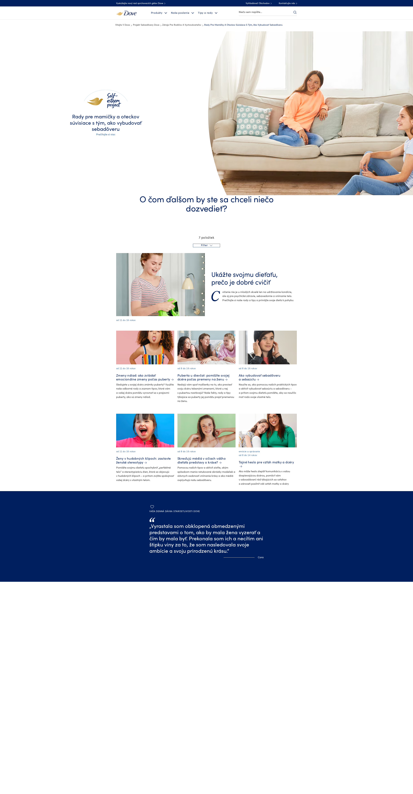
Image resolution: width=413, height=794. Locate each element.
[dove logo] (126, 12)
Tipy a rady (205, 12)
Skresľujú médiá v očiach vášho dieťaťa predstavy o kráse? (201, 460)
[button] (206, 245)
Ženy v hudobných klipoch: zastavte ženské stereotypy (143, 460)
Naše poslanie (180, 12)
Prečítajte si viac (105, 134)
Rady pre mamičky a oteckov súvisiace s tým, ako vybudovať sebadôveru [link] (243, 25)
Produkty (156, 12)
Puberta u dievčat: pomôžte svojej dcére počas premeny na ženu (203, 377)
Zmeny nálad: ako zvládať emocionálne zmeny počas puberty (143, 377)
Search (295, 12)
